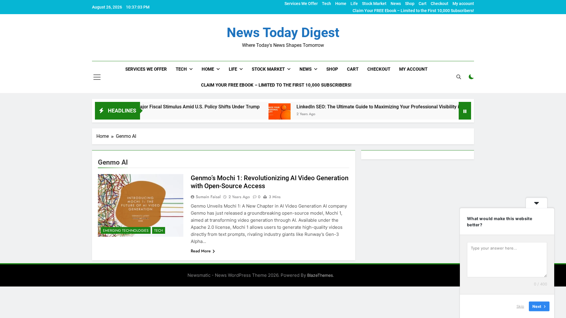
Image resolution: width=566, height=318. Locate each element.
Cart (423, 3)
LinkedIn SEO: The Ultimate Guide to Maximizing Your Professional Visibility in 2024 (372, 107)
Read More (201, 251)
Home (340, 3)
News (396, 3)
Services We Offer (301, 3)
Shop (409, 3)
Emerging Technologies (126, 230)
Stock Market (374, 3)
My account (463, 3)
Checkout (439, 3)
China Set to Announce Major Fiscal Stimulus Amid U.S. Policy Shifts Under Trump (160, 107)
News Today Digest (283, 32)
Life (354, 3)
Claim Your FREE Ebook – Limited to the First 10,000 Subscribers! (413, 10)
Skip (520, 306)
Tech (326, 3)
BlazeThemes (320, 275)
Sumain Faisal (208, 197)
